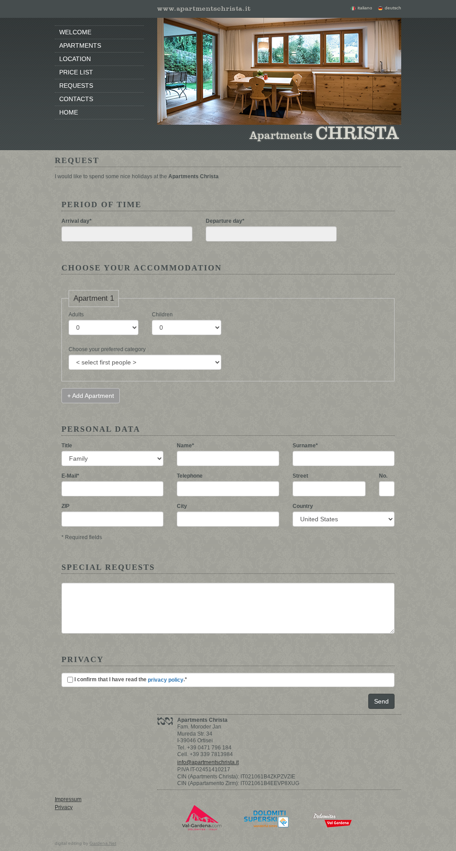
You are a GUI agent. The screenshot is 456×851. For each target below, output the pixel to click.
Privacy (64, 807)
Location (75, 58)
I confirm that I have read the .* (130, 679)
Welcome (75, 32)
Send (381, 701)
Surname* (305, 445)
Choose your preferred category (107, 349)
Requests (76, 85)
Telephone (190, 476)
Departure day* (225, 221)
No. (383, 476)
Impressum (68, 799)
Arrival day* (76, 221)
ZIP (65, 506)
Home (68, 112)
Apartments (80, 45)
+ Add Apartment (90, 395)
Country (303, 506)
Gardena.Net (103, 843)
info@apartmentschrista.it (208, 762)
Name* (185, 445)
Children (162, 314)
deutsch (393, 7)
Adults (76, 314)
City (182, 506)
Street (300, 476)
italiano (365, 7)
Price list (76, 72)
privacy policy (165, 680)
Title (66, 445)
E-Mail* (70, 476)
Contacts (76, 98)
